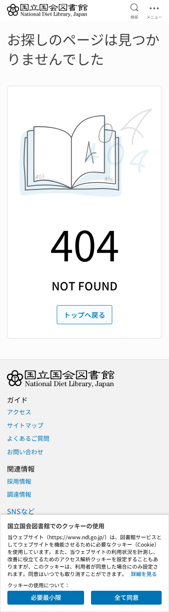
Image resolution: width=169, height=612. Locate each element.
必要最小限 (46, 597)
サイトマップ (25, 425)
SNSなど (21, 511)
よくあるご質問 (28, 438)
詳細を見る (144, 573)
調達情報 (19, 494)
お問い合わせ (25, 451)
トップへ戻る (84, 314)
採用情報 (19, 481)
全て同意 (126, 597)
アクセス (19, 411)
